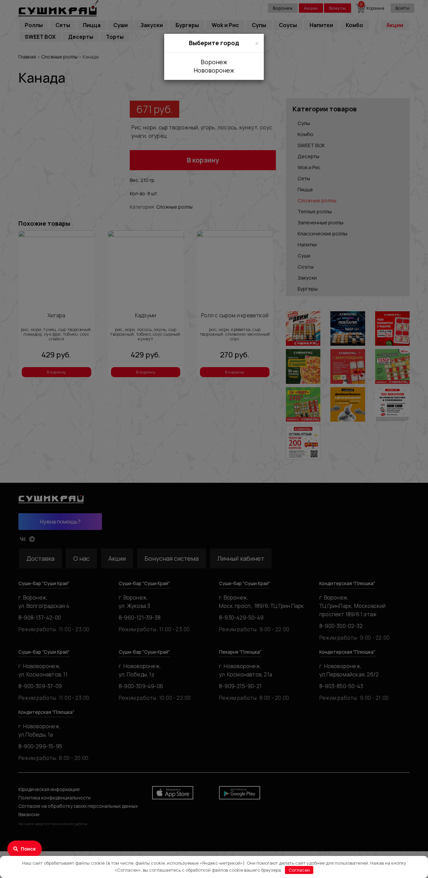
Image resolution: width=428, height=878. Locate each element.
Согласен (299, 870)
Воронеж (214, 62)
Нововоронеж (214, 70)
